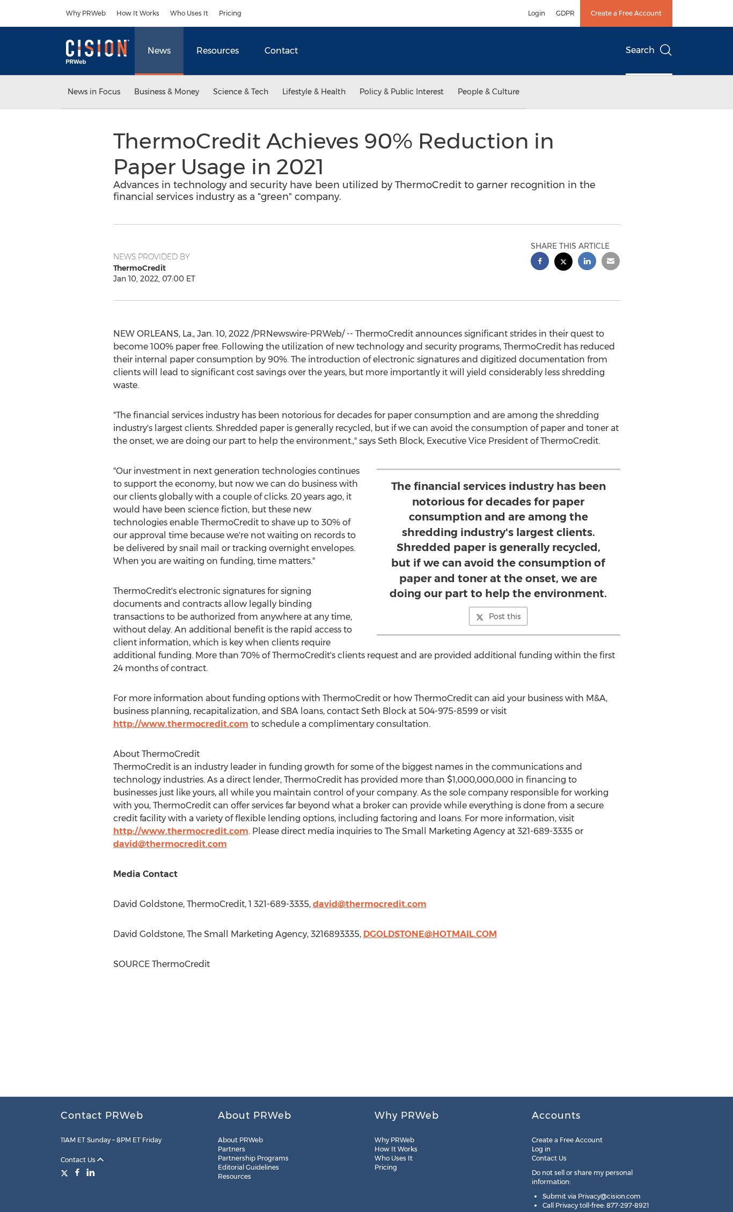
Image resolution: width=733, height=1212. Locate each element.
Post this (505, 616)
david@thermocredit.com (170, 844)
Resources (217, 51)
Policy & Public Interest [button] (402, 91)
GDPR (565, 13)
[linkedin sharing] (587, 262)
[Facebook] (77, 1172)
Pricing (230, 13)
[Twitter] (66, 1172)
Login (536, 13)
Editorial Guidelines (248, 1167)
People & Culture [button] (488, 91)
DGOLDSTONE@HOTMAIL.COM (430, 934)
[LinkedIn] (91, 1172)
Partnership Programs (253, 1158)
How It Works (137, 13)
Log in (541, 1149)
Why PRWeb (86, 13)
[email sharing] (611, 262)
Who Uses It (189, 13)
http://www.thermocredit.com (180, 724)
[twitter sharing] (563, 262)
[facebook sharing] (540, 262)
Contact (281, 51)
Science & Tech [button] (240, 91)
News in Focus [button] (94, 91)
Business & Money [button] (166, 91)
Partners (231, 1149)
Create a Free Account (626, 13)
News (159, 51)
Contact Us (79, 1160)
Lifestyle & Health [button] (314, 91)
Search (640, 50)
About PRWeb (240, 1140)
